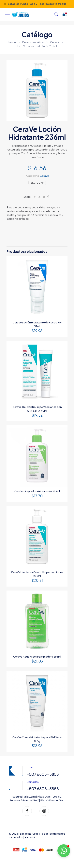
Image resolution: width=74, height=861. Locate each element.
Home (12, 42)
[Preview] (63, 266)
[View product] (63, 261)
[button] (63, 850)
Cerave (54, 42)
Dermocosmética (33, 42)
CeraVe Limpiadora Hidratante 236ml (37, 491)
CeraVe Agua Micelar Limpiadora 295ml (37, 656)
